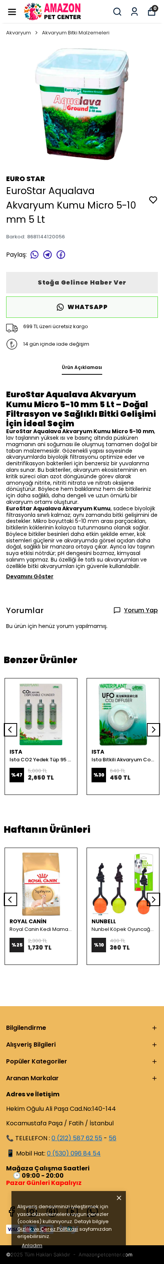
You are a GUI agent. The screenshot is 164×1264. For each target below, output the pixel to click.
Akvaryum (18, 32)
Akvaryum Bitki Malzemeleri (75, 32)
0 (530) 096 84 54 (74, 1153)
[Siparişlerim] (134, 11)
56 (112, 1138)
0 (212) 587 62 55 (76, 1138)
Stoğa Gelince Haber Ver (82, 282)
